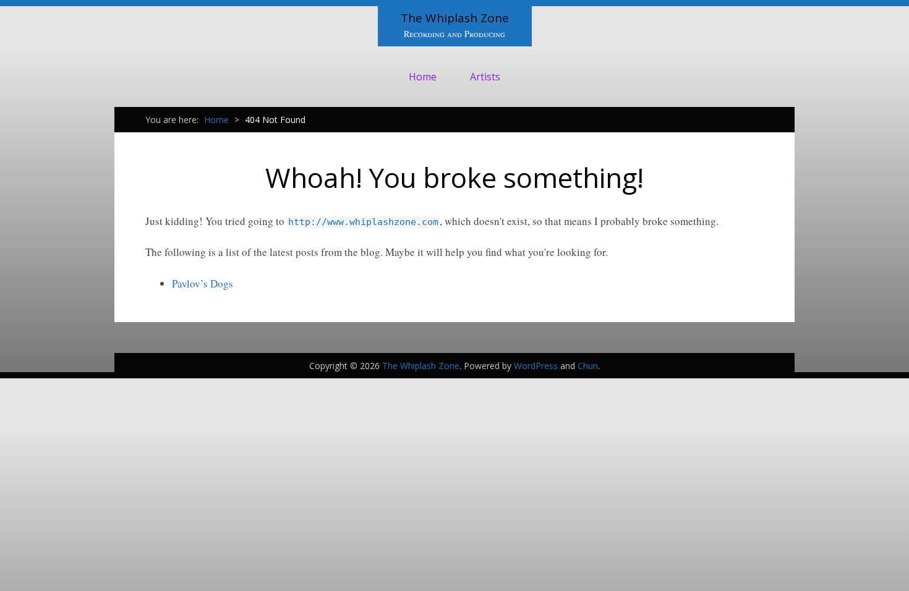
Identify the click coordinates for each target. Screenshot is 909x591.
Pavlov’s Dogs (202, 283)
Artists (485, 76)
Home (423, 76)
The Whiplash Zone (455, 18)
